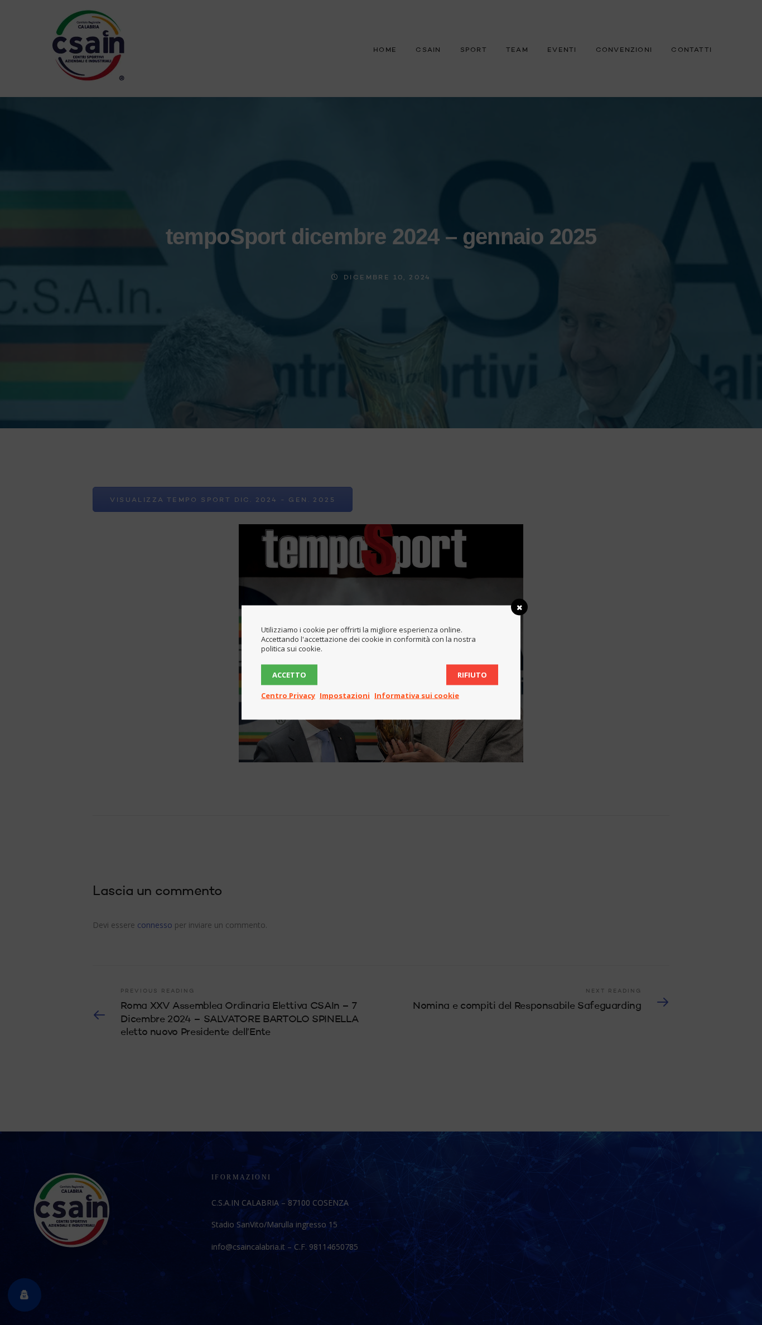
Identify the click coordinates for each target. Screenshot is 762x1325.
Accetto (289, 675)
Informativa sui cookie (416, 695)
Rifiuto (472, 675)
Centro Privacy (288, 695)
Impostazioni (345, 695)
